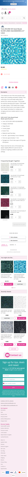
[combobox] (13, 18)
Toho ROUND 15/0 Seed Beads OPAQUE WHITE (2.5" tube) (17, 164)
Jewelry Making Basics (5, 418)
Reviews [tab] (3, 244)
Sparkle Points (4, 442)
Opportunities (4, 468)
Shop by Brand (4, 416)
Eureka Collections (5, 428)
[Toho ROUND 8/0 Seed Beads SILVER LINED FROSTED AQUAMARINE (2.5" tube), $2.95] (7, 267)
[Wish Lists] (2, 13)
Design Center (4, 421)
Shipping (2, 457)
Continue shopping (13, 82)
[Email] (9, 87)
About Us (3, 440)
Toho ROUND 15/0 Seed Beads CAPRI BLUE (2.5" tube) (17, 176)
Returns (2, 460)
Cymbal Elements (4, 437)
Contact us (3, 466)
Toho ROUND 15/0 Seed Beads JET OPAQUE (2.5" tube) (18, 211)
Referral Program (4, 446)
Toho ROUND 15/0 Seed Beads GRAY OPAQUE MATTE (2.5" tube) (19, 336)
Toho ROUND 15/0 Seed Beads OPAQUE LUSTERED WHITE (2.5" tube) (20, 311)
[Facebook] (6, 87)
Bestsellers (3, 410)
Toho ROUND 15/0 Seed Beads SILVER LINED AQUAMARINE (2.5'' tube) (19, 276)
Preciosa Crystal (4, 430)
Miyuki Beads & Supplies (6, 434)
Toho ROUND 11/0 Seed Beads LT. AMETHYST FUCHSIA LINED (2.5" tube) (18, 200)
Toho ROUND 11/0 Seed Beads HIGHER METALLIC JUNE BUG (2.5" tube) (18, 189)
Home (2, 23)
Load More (13, 349)
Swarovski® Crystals (5, 426)
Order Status (3, 455)
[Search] (24, 18)
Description (4, 92)
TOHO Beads (4, 432)
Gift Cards (3, 448)
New (2, 412)
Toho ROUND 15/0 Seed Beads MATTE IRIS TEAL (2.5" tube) (6, 311)
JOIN (13, 387)
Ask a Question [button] (14, 240)
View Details (5, 172)
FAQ (2, 464)
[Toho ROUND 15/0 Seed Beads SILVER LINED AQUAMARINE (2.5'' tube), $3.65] (20, 267)
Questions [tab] (12, 244)
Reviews (2, 444)
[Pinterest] (16, 87)
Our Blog (3, 450)
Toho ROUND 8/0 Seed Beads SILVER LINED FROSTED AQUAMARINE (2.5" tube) (6, 277)
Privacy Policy (18, 394)
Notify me (7, 284)
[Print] (13, 87)
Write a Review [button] (14, 237)
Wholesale (3, 453)
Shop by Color (4, 414)
